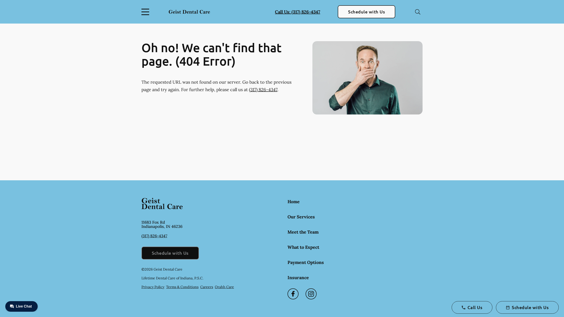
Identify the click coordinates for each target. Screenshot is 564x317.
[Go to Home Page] (189, 11)
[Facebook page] (293, 293)
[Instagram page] (311, 293)
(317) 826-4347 (263, 89)
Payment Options (306, 262)
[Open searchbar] (418, 12)
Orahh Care (224, 287)
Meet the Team (303, 232)
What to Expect (303, 247)
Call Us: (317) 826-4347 (297, 12)
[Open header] (146, 12)
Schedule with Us (366, 12)
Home (294, 201)
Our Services (301, 216)
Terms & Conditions (182, 287)
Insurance (298, 277)
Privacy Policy (152, 287)
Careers (206, 287)
